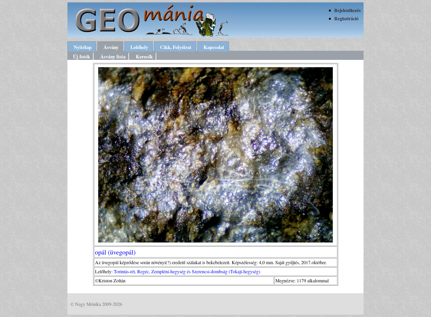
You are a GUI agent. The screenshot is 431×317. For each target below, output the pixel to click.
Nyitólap (82, 47)
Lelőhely (139, 47)
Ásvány (110, 47)
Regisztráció (346, 18)
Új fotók (81, 56)
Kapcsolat (213, 47)
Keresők (144, 56)
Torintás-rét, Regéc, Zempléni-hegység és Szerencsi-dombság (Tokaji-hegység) (187, 271)
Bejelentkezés (347, 10)
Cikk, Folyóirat (175, 47)
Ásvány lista (112, 56)
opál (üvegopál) (115, 251)
